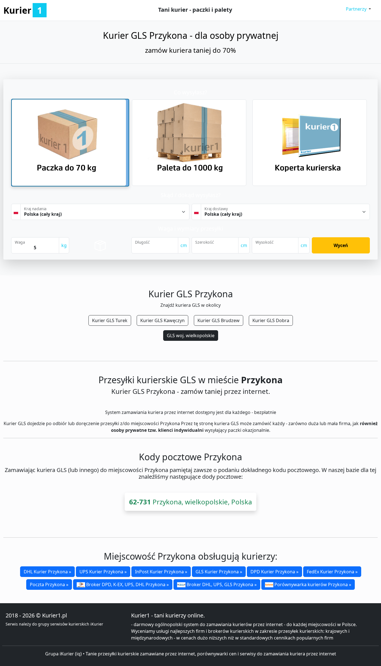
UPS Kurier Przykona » (103, 572)
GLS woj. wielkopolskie (190, 335)
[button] (358, 9)
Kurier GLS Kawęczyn (162, 320)
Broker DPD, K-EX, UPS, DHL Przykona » (127, 584)
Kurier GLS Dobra (270, 320)
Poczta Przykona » (49, 584)
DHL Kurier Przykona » (47, 572)
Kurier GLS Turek (109, 320)
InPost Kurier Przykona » (161, 572)
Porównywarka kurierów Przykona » (312, 584)
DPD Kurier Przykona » (274, 572)
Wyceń (341, 245)
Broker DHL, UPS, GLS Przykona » (221, 584)
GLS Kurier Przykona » (219, 572)
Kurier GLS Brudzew (218, 320)
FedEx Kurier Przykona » (332, 572)
